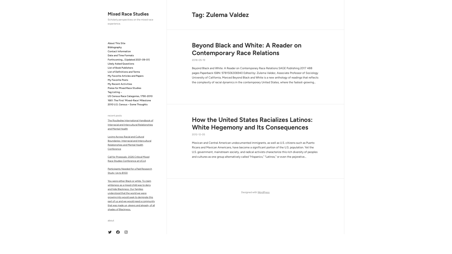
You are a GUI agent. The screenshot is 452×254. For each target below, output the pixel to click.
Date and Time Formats (121, 55)
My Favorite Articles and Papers (126, 75)
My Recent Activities (120, 84)
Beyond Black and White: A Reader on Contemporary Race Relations (246, 49)
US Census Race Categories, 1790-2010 (130, 96)
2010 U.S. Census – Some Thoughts (128, 104)
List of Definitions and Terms (124, 71)
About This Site (116, 43)
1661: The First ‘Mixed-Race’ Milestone (129, 100)
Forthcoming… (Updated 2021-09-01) (129, 59)
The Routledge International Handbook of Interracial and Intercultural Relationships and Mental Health (130, 124)
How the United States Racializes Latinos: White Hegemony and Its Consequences (252, 123)
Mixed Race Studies (128, 14)
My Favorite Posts (118, 79)
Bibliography (115, 47)
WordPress (264, 192)
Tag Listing (114, 92)
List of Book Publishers (120, 67)
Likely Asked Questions (121, 63)
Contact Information (119, 51)
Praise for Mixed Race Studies (124, 88)
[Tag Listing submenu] (121, 92)
